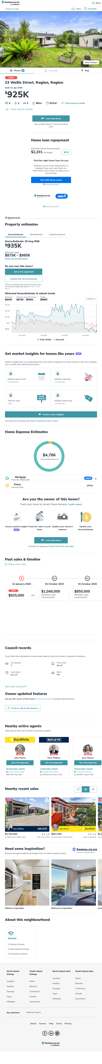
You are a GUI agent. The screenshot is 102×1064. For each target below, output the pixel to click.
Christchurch (35, 991)
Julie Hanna (20, 758)
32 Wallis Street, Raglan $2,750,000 (27, 811)
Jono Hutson (88, 758)
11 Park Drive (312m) (84, 772)
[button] (51, 478)
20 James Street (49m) (16, 772)
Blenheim (33, 986)
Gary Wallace (53, 758)
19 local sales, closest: (83, 769)
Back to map (13, 9)
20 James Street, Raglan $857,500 (73, 811)
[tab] (15, 234)
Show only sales (17, 564)
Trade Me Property (33, 1012)
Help (51, 1023)
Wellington (11, 1002)
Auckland (10, 981)
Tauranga (10, 991)
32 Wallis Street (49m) (50, 772)
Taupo (9, 996)
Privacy (68, 1023)
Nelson (32, 981)
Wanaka (33, 996)
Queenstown (35, 1002)
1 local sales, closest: (49, 769)
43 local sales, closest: (15, 769)
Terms (59, 1023)
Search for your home (47, 421)
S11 (32, 595)
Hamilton (10, 986)
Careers (42, 1023)
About (33, 1023)
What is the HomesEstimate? (16, 259)
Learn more (75, 504)
